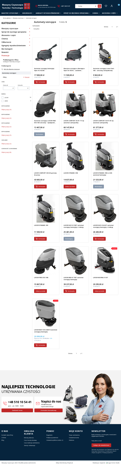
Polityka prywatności (52, 437)
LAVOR (6, 97)
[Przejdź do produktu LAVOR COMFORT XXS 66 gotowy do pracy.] (46, 156)
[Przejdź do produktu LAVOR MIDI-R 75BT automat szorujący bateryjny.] (75, 261)
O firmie (4, 437)
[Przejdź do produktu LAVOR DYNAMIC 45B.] (75, 156)
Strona (106, 27)
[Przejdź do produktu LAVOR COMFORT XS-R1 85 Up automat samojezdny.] (105, 104)
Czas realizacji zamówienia (32, 443)
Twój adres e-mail (97, 441)
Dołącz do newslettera (101, 445)
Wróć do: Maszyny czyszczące (12, 69)
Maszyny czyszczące (18, 18)
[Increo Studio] (112, 463)
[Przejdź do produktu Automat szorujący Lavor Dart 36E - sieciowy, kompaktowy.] (104, 52)
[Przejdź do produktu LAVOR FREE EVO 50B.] (46, 261)
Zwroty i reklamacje (29, 445)
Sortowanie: (36, 26)
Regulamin (49, 435)
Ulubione (71, 440)
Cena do (20, 85)
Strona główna (7, 18)
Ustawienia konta (74, 437)
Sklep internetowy (64, 463)
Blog (3, 440)
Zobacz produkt (70, 186)
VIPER (6, 101)
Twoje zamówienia (74, 435)
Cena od (5, 85)
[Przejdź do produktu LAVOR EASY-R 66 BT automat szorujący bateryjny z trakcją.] (105, 208)
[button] (99, 6)
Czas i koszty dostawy (30, 440)
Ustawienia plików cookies (54, 440)
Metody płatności (29, 438)
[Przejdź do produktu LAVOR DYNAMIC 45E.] (45, 208)
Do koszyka (41, 82)
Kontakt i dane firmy (7, 435)
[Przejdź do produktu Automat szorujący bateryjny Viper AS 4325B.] (46, 52)
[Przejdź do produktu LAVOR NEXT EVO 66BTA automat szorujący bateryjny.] (45, 313)
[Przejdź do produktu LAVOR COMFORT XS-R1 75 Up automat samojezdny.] (75, 104)
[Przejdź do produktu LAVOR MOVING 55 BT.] (105, 261)
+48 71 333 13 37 (65, 6)
